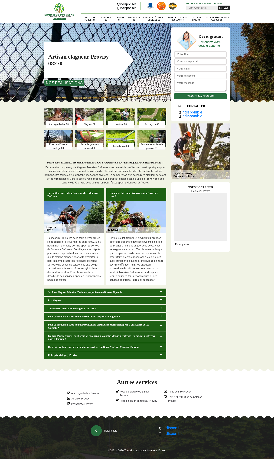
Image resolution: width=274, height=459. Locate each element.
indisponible (128, 4)
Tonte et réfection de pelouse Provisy (185, 399)
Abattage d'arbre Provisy (85, 393)
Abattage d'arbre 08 (90, 18)
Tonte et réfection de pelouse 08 (216, 18)
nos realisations (64, 82)
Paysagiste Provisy (82, 404)
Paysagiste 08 (134, 18)
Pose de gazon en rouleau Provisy (138, 400)
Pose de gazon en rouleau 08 (177, 18)
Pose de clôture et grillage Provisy (135, 393)
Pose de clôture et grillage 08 (154, 18)
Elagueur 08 (106, 18)
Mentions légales (156, 450)
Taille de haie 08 (196, 18)
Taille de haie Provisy (180, 391)
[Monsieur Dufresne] (59, 11)
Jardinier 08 (119, 18)
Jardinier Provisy (80, 398)
